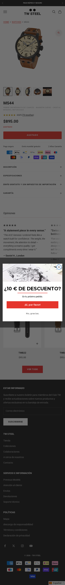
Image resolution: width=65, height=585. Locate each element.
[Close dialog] (59, 267)
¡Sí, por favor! (32, 304)
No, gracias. (32, 313)
